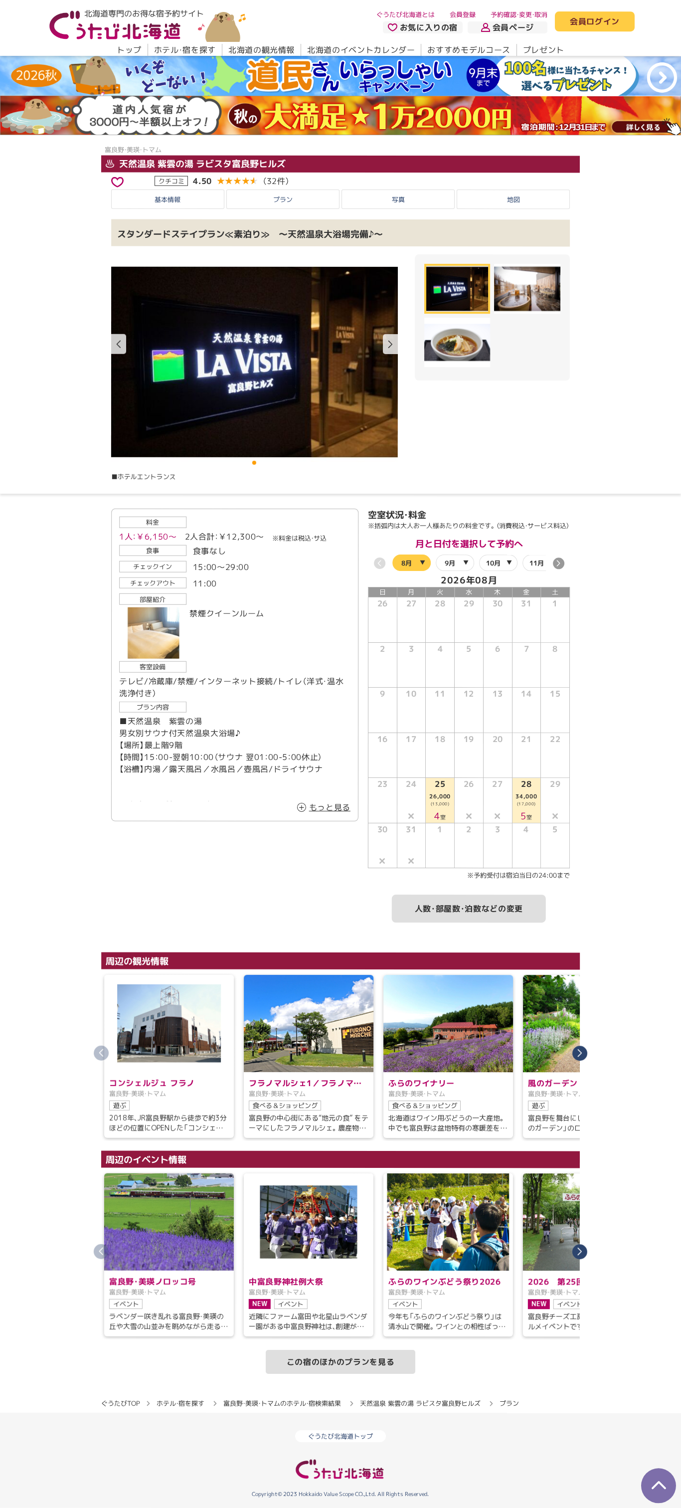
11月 (536, 563)
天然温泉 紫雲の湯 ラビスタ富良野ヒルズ (201, 164)
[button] (390, 344)
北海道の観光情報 (261, 49)
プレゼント (543, 49)
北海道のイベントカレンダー (361, 49)
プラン (283, 199)
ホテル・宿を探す (185, 49)
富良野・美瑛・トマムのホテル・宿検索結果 (282, 1403)
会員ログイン (595, 21)
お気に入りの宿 (429, 27)
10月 (493, 563)
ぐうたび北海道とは (405, 14)
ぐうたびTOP (120, 1402)
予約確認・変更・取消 (519, 14)
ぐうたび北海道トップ (340, 1436)
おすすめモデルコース (468, 49)
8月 (406, 562)
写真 (398, 199)
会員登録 (463, 14)
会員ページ (513, 27)
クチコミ (171, 181)
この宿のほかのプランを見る (340, 1361)
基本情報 (167, 199)
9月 (450, 563)
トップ (129, 49)
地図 (513, 199)
